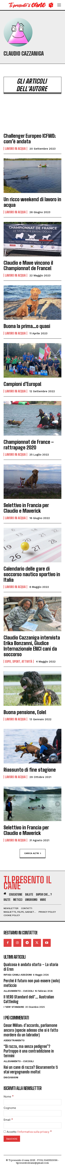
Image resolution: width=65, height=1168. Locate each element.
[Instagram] (17, 943)
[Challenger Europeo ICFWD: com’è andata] (32, 112)
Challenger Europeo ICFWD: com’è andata (30, 138)
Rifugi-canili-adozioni (18, 974)
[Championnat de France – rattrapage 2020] (32, 418)
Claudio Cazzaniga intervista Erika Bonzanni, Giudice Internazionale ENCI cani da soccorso (32, 645)
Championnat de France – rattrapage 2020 (29, 444)
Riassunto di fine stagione (30, 770)
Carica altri (31, 853)
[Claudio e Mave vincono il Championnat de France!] (32, 239)
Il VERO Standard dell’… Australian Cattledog (29, 999)
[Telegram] (27, 943)
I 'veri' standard (14, 1007)
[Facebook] (8, 943)
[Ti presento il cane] (30, 5)
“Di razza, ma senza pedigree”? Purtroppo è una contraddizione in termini (29, 1051)
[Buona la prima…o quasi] (32, 302)
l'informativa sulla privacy (33, 1131)
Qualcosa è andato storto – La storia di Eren (31, 967)
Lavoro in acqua (15, 148)
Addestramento (14, 1040)
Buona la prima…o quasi (27, 326)
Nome (9, 1096)
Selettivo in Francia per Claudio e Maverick (26, 508)
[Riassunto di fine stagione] (32, 746)
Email (8, 1119)
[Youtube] (47, 943)
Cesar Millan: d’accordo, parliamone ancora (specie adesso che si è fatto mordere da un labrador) (31, 1030)
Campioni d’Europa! (22, 384)
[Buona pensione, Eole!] (32, 688)
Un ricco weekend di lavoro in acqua (32, 202)
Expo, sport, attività (18, 661)
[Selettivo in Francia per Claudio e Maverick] (32, 481)
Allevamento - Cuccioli (19, 991)
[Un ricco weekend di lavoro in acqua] (32, 175)
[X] (37, 943)
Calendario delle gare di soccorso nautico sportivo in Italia (32, 574)
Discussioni (11, 1077)
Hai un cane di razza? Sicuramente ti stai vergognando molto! (31, 1069)
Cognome (10, 1108)
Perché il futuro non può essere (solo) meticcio (32, 983)
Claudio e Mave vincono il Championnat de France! (28, 265)
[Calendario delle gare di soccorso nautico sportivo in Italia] (32, 545)
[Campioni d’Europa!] (32, 360)
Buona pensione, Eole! (25, 712)
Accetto (29, 1131)
